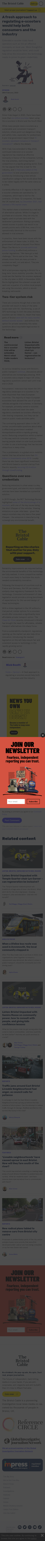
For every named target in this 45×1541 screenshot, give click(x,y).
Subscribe (33, 801)
